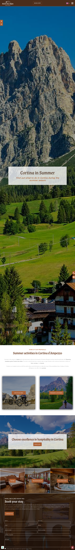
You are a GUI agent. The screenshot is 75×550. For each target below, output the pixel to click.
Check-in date (8, 530)
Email (6, 525)
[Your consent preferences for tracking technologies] (2, 547)
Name (6, 520)
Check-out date (41, 530)
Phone (39, 525)
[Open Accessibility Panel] (72, 547)
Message (7, 539)
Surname (40, 520)
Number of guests (9, 534)
